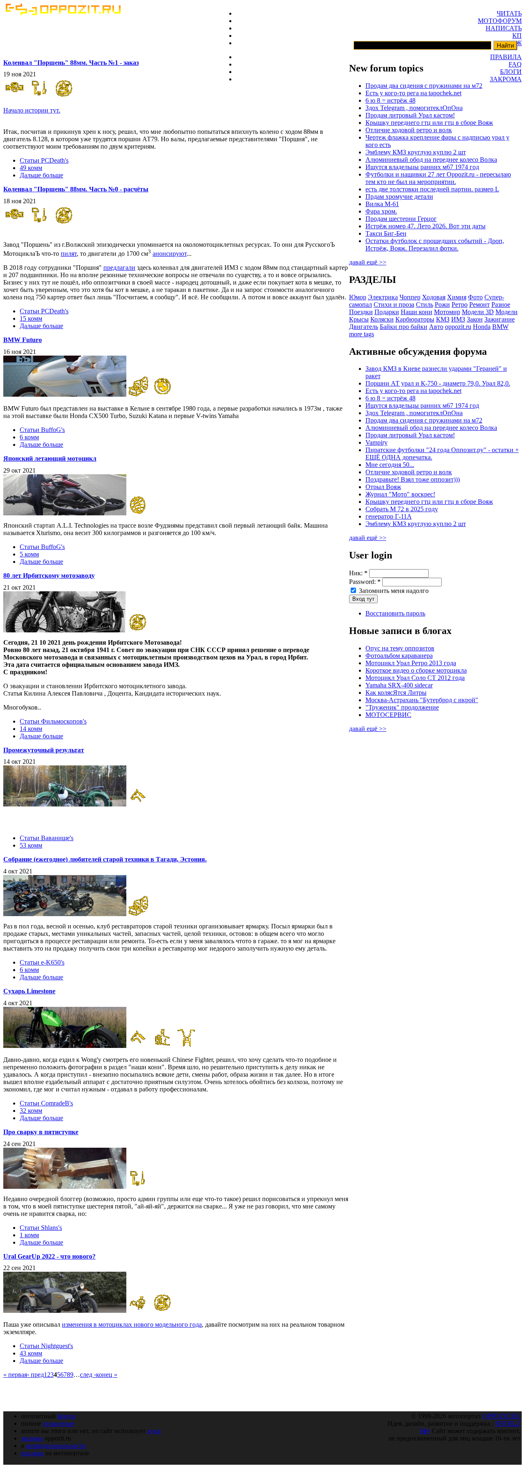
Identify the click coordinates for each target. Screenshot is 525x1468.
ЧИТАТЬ (509, 13)
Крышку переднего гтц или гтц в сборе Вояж (429, 122)
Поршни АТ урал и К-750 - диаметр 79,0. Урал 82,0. (437, 383)
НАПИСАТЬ (504, 28)
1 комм (29, 1234)
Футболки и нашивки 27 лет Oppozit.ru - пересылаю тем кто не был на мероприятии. (438, 178)
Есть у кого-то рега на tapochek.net (413, 93)
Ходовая (433, 297)
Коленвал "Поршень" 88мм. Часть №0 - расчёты (75, 189)
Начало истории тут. (31, 110)
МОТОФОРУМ (500, 20)
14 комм (31, 728)
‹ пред (35, 1374)
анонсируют (170, 253)
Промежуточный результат (43, 750)
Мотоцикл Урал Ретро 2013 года (410, 662)
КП (517, 35)
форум (66, 1416)
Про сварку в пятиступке (40, 1131)
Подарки (386, 311)
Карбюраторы (414, 319)
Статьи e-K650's (42, 962)
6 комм (29, 437)
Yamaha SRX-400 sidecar (399, 685)
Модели (506, 311)
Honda (482, 326)
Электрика (383, 297)
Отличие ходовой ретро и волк (408, 129)
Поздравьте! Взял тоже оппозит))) (412, 479)
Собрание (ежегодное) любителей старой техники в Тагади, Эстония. (105, 859)
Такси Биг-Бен (385, 233)
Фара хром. (381, 211)
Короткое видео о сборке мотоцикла (416, 670)
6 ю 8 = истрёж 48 (390, 100)
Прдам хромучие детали (399, 196)
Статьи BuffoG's (42, 429)
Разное (500, 304)
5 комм (29, 554)
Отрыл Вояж (383, 486)
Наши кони (416, 311)
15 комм (31, 318)
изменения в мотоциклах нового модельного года (132, 1324)
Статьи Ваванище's (46, 837)
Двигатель (363, 326)
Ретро (460, 304)
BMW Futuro (22, 339)
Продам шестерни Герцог (401, 218)
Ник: (358, 573)
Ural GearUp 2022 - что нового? (49, 1256)
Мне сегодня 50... (389, 464)
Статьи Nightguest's (46, 1345)
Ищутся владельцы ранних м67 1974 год (422, 166)
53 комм (31, 845)
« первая (15, 1374)
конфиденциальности (56, 1445)
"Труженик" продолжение (402, 707)
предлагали (119, 267)
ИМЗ (458, 319)
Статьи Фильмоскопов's (53, 721)
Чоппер (409, 297)
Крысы (359, 319)
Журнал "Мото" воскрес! (400, 494)
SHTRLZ (507, 1423)
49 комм (31, 167)
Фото (475, 297)
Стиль (424, 304)
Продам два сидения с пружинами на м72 (423, 85)
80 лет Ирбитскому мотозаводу (49, 575)
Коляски (382, 319)
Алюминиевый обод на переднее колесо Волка (431, 159)
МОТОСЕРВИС (388, 714)
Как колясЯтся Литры (396, 692)
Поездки (361, 311)
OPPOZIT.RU (501, 1416)
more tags (361, 334)
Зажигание (499, 319)
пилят (69, 253)
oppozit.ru (458, 326)
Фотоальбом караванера (399, 655)
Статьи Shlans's (41, 1227)
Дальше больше (41, 175)
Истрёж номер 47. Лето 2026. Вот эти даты (425, 226)
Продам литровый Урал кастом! (410, 115)
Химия (456, 297)
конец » (106, 1374)
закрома (32, 1438)
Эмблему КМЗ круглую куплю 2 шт (415, 152)
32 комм (31, 1110)
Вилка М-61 (382, 203)
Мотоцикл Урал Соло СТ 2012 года (415, 677)
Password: (365, 581)
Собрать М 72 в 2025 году (401, 508)
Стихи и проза (394, 304)
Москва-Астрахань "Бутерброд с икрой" (421, 699)
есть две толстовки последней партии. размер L (432, 189)
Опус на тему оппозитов (399, 648)
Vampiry (376, 442)
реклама (32, 1453)
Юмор (357, 297)
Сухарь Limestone (29, 991)
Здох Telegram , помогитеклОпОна (414, 107)
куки (154, 1430)
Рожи (442, 304)
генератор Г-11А (388, 516)
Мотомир (447, 311)
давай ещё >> (367, 262)
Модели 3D (478, 311)
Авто (436, 326)
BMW (500, 326)
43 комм (31, 1353)
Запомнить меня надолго (393, 590)
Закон (475, 319)
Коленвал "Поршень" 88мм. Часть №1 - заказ (71, 62)
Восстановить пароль (395, 613)
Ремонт (479, 304)
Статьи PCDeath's (44, 160)
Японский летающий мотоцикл (49, 458)
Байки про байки (403, 326)
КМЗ (443, 319)
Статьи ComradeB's (46, 1103)
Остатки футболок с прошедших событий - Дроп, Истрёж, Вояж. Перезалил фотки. (434, 244)
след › (88, 1374)
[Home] (62, 12)
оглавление (58, 1423)
